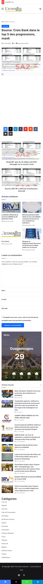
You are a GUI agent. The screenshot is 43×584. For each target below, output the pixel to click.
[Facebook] (5, 129)
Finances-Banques (8, 533)
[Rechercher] (40, 9)
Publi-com (5, 543)
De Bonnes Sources (8, 519)
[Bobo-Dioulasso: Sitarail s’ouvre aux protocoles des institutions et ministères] (7, 394)
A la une (11, 21)
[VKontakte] (36, 129)
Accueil (5, 21)
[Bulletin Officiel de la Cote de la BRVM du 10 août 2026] (7, 480)
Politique (4, 540)
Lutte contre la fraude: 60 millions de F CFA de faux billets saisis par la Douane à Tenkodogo (28, 456)
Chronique (5, 516)
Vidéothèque (6, 557)
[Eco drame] (11, 233)
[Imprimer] (10, 134)
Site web (4, 308)
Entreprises (5, 530)
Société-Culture (7, 550)
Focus (3, 536)
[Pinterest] (25, 129)
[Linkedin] (15, 129)
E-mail (4, 299)
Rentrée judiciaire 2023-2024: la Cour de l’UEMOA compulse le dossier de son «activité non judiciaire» (31, 219)
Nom (4, 290)
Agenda (4, 505)
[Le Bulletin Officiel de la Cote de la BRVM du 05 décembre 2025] (11, 207)
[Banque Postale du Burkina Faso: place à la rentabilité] (7, 448)
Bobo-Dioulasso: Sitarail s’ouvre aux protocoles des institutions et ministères (27, 393)
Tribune (4, 554)
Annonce (4, 509)
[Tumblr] (20, 129)
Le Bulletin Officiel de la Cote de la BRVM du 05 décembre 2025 (10, 217)
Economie (5, 526)
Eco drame (5, 241)
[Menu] (3, 9)
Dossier (4, 523)
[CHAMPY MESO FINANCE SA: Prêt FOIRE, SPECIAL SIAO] (7, 418)
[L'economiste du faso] (13, 9)
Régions (4, 547)
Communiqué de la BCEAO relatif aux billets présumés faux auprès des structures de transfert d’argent (28, 427)
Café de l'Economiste (8, 512)
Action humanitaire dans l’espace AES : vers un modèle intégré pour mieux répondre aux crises (27, 488)
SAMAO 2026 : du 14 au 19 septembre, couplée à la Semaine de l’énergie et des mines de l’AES (27, 437)
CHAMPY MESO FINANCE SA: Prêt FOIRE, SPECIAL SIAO (23, 2)
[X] (10, 129)
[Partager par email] (5, 134)
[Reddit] (30, 129)
